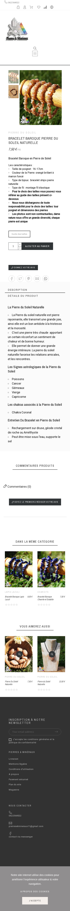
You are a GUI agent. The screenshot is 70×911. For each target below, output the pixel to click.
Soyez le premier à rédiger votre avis (36, 502)
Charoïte (43, 592)
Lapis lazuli (12, 592)
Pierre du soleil (22, 132)
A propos (14, 774)
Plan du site (15, 784)
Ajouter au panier (37, 246)
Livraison (13, 759)
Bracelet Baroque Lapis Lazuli (14, 598)
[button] (12, 279)
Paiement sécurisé (18, 779)
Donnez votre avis (24, 267)
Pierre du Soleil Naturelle (43, 683)
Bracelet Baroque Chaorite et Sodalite (45, 598)
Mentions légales (18, 764)
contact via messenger (21, 836)
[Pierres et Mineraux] (16, 30)
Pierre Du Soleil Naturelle (11, 683)
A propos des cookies (35, 891)
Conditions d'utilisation (21, 769)
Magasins (14, 789)
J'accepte (35, 900)
